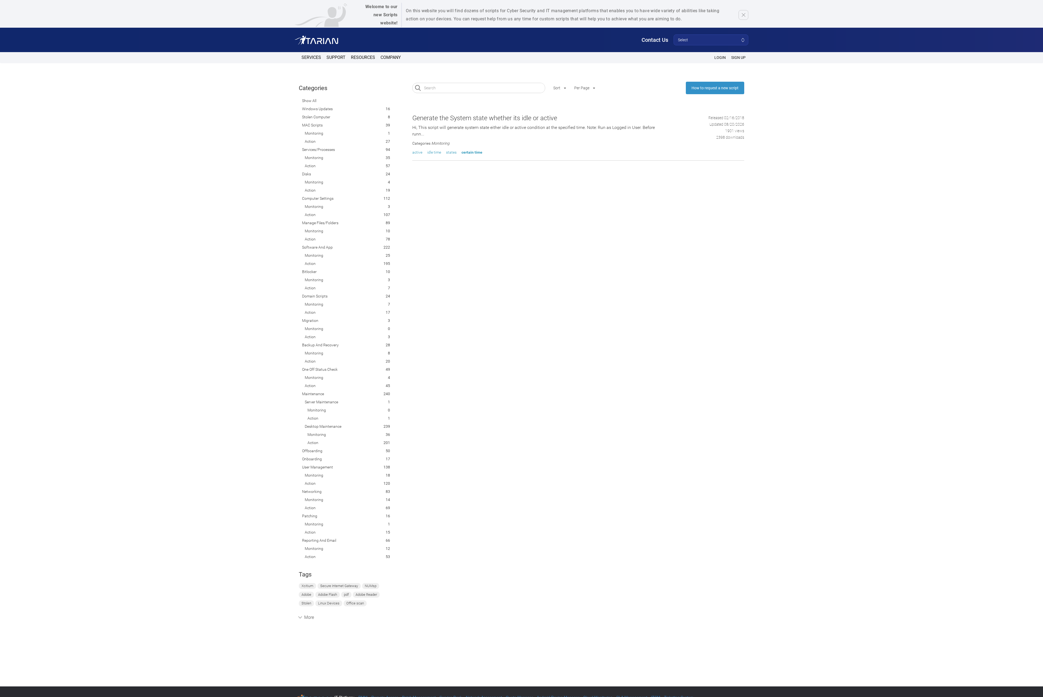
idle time (434, 152)
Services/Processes (318, 149)
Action (310, 141)
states (451, 152)
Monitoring (314, 133)
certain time (471, 152)
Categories (313, 88)
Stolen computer (316, 117)
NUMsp (370, 586)
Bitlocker (309, 272)
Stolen (306, 603)
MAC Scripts (312, 125)
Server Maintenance (321, 402)
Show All (309, 101)
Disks (306, 174)
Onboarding (312, 459)
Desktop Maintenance (323, 426)
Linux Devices (329, 603)
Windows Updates (317, 109)
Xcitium (307, 586)
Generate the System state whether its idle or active (484, 118)
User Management (317, 467)
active (417, 152)
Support (335, 57)
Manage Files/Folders (320, 223)
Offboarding (312, 451)
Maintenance (313, 394)
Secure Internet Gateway (339, 586)
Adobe (306, 595)
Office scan (355, 603)
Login (720, 57)
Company (391, 57)
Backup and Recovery (320, 345)
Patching (309, 516)
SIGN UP (738, 57)
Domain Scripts (315, 296)
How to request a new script (715, 88)
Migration (310, 320)
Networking (312, 491)
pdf (346, 595)
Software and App (317, 247)
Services (311, 57)
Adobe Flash (327, 595)
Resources (363, 57)
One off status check (320, 369)
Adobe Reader (366, 595)
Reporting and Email (319, 540)
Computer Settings (318, 198)
